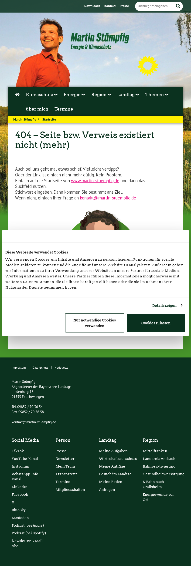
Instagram (20, 466)
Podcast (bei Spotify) (29, 533)
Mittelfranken (155, 451)
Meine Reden (110, 481)
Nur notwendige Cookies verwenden (94, 323)
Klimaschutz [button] (40, 94)
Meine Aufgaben (113, 451)
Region (150, 440)
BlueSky (19, 510)
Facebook (20, 494)
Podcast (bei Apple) (28, 525)
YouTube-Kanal (25, 458)
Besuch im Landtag (115, 474)
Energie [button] (73, 94)
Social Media (25, 440)
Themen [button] (155, 94)
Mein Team (65, 466)
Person (63, 440)
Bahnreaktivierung (159, 466)
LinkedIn (19, 487)
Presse (124, 6)
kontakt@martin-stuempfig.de (108, 198)
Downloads (92, 6)
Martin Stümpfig (24, 119)
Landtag (107, 440)
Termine (64, 109)
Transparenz (66, 474)
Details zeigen (164, 305)
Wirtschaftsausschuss (118, 458)
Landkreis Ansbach (159, 458)
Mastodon (20, 517)
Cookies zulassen (156, 323)
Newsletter (65, 458)
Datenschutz (40, 368)
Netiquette (61, 368)
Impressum (19, 368)
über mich (37, 109)
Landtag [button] (126, 94)
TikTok (18, 451)
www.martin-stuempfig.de (95, 180)
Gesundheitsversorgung (163, 474)
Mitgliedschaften (70, 489)
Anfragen (107, 489)
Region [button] (99, 94)
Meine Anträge (112, 466)
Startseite (49, 119)
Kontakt (110, 6)
